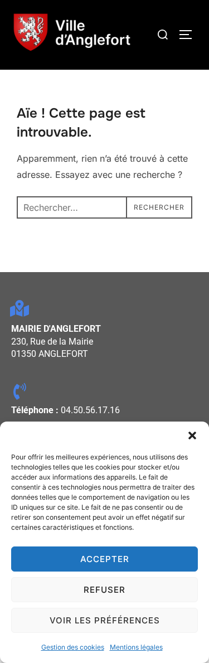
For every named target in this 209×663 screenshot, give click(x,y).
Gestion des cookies (72, 647)
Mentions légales (136, 647)
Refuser (104, 589)
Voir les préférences (105, 620)
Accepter (104, 559)
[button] (192, 435)
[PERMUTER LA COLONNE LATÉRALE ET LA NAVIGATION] (189, 34)
